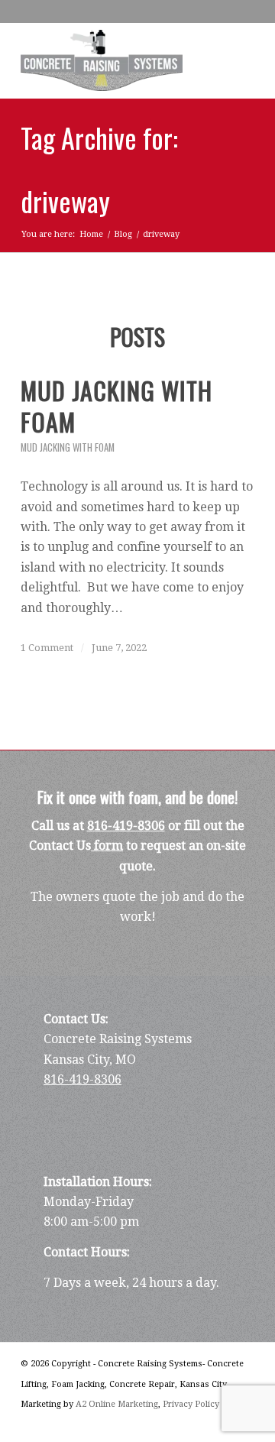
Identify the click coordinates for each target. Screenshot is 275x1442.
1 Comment (47, 647)
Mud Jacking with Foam (68, 447)
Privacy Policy (191, 1404)
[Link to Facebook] (197, 1422)
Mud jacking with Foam (116, 406)
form (107, 845)
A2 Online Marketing (117, 1404)
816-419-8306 (126, 825)
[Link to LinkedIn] (220, 1422)
